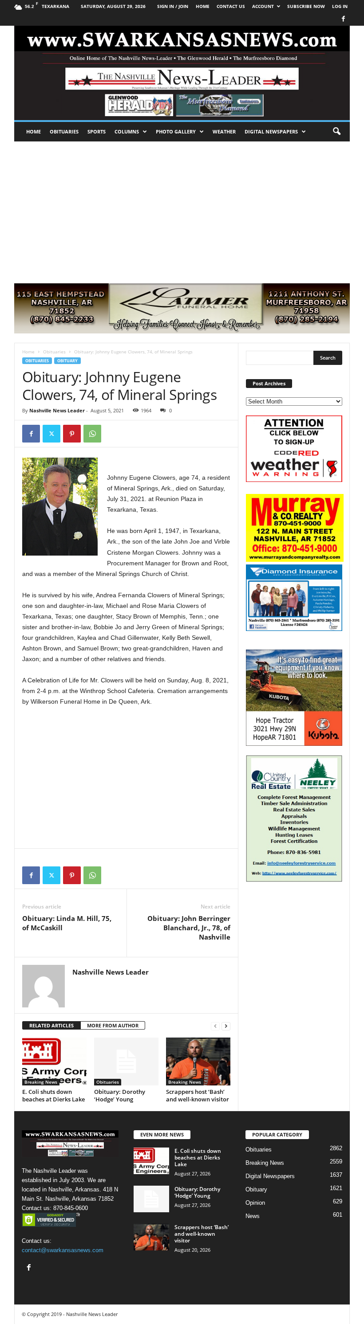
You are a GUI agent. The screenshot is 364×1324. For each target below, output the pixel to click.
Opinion (255, 1202)
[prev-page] (215, 1025)
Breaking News (40, 1082)
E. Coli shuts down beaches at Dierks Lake (53, 1095)
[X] (51, 434)
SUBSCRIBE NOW (306, 6)
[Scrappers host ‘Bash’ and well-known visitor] (198, 1061)
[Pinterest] (72, 434)
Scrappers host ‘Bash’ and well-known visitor (197, 1095)
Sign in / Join (172, 6)
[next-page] (226, 1025)
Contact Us (231, 6)
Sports (96, 131)
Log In (340, 6)
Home (33, 131)
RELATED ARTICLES (51, 1025)
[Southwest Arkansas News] (182, 73)
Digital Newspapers (271, 131)
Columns (127, 131)
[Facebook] (343, 19)
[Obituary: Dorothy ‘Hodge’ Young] (126, 1061)
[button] (336, 131)
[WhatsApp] (92, 434)
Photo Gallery (176, 131)
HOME (203, 6)
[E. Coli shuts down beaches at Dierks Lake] (54, 1061)
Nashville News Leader (57, 410)
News (252, 1216)
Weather (224, 131)
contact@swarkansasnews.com (62, 1250)
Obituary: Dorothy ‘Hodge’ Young (119, 1095)
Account (263, 6)
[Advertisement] (182, 208)
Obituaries (64, 131)
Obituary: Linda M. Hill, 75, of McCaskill (66, 923)
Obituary (67, 361)
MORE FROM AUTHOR (112, 1025)
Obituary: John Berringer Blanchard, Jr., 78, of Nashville (188, 927)
